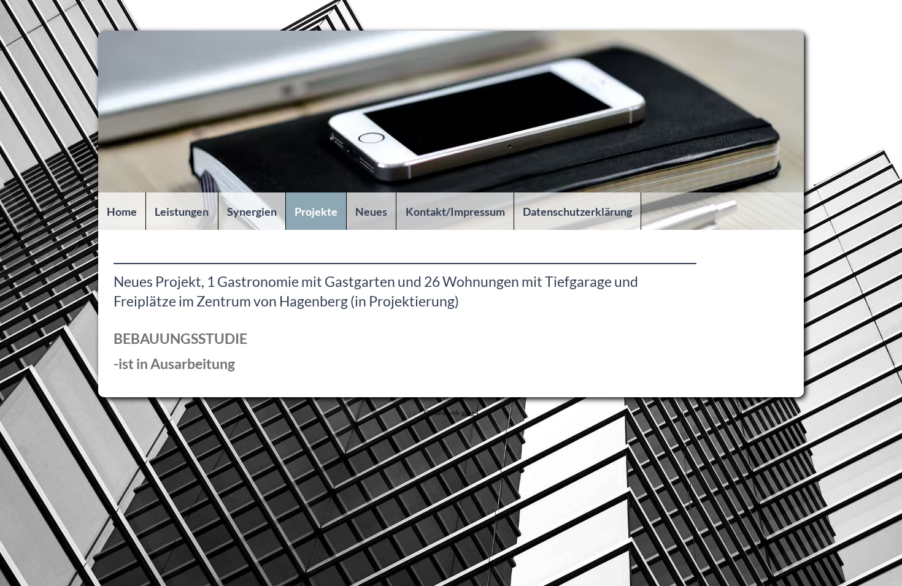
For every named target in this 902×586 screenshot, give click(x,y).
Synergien (252, 211)
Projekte (316, 211)
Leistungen (182, 211)
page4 (470, 412)
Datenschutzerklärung (577, 211)
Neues (371, 211)
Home (122, 211)
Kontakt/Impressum (455, 211)
